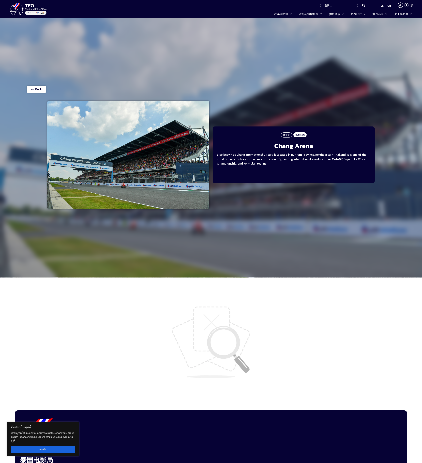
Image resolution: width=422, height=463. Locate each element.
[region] (43, 439)
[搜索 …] (339, 5)
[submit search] (364, 5)
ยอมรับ (42, 449)
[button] (283, 14)
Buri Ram (300, 135)
